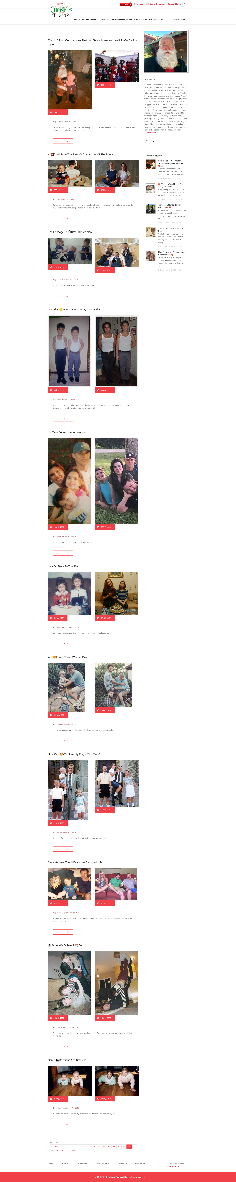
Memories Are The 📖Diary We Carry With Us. (75, 862)
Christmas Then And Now (117, 1177)
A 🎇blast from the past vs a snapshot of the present (81, 154)
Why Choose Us (151, 19)
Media (137, 19)
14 (119, 1146)
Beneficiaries (89, 19)
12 (109, 1146)
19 (57, 1151)
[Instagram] (184, 6)
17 (134, 1146)
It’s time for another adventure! (67, 432)
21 (67, 1151)
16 (129, 1146)
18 (52, 1151)
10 (99, 1146)
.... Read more (62, 141)
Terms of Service (103, 1164)
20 (62, 1151)
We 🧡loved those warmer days (68, 657)
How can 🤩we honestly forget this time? (74, 754)
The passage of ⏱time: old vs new (70, 232)
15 (124, 1146)
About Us (166, 19)
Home (77, 19)
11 (104, 1146)
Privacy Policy (82, 1164)
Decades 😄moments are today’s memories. (74, 309)
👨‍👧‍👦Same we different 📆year (65, 945)
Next (73, 1151)
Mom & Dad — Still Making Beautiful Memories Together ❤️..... (170, 163)
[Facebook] (184, 3)
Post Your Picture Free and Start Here (157, 4)
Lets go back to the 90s (63, 566)
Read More (151, 132)
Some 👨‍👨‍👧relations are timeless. (67, 1060)
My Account (140, 1164)
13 (114, 1146)
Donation (103, 19)
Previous (54, 1146)
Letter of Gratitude (121, 19)
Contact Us (179, 19)
